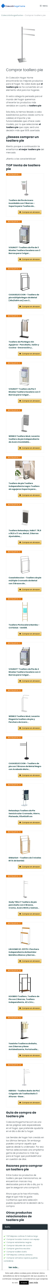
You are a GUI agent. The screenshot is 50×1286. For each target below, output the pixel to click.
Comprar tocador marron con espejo (22, 1239)
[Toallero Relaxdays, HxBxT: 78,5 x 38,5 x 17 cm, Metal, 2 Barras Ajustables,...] (25, 517)
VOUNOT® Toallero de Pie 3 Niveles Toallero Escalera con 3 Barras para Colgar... (24, 392)
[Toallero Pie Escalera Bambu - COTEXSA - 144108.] (25, 612)
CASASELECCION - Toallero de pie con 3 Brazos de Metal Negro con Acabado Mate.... (25, 766)
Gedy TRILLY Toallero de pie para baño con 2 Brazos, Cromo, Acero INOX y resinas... (24, 905)
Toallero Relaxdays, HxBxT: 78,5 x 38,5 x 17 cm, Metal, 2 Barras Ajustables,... (25, 533)
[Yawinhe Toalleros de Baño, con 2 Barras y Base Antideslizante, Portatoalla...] (25, 1030)
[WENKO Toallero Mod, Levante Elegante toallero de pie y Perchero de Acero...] (25, 703)
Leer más (33, 1282)
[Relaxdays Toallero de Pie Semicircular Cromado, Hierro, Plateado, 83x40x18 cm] (25, 797)
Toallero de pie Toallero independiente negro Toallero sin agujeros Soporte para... (24, 486)
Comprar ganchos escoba (18, 1248)
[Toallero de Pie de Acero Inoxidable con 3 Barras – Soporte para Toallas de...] (25, 187)
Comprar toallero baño (16, 1252)
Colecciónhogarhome (12, 15)
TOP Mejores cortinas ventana (19, 1255)
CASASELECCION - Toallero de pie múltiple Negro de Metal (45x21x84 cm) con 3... (24, 297)
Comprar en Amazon (31, 212)
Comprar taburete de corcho (19, 1245)
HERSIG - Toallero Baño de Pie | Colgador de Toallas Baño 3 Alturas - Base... (24, 1093)
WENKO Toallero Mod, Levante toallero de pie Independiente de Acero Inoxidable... (24, 439)
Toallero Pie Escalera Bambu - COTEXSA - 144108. (24, 626)
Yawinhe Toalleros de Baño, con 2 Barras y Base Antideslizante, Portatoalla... (24, 1046)
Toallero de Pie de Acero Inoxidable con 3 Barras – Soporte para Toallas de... (22, 203)
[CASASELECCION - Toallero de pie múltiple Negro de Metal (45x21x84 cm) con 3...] (25, 281)
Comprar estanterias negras (18, 1242)
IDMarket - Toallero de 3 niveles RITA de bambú (25, 859)
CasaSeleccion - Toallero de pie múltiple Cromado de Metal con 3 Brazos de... (25, 580)
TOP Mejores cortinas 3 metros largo (22, 1236)
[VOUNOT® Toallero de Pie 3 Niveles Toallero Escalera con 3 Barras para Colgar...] (25, 376)
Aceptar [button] (24, 1283)
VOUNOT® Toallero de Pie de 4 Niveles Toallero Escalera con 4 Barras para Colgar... (24, 672)
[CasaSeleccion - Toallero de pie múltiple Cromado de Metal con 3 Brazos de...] (25, 564)
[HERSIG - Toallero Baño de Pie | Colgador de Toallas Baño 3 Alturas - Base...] (25, 1077)
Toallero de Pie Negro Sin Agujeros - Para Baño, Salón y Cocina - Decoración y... (24, 344)
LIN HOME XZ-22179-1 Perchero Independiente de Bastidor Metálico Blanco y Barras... (24, 952)
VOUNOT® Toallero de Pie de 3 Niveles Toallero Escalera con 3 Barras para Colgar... (24, 250)
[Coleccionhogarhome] (13, 5)
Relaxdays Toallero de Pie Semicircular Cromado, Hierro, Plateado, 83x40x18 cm (24, 813)
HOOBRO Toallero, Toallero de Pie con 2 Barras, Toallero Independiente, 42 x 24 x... (24, 999)
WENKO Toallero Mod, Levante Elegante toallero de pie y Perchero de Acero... (24, 719)
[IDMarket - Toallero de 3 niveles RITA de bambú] (25, 845)
